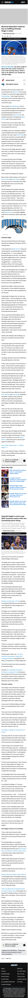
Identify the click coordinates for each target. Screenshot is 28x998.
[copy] (10, 36)
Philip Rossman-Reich (9, 33)
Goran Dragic (16, 394)
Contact (3, 971)
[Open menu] (2, 2)
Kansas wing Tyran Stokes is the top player (13, 874)
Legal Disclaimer (22, 979)
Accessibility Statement (8, 982)
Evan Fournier (17, 115)
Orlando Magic (5, 96)
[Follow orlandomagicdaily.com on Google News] (24, 461)
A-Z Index (20, 982)
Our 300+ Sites (21, 971)
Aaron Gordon (16, 179)
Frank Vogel (20, 135)
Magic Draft (8, 958)
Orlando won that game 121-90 (10, 601)
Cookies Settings (6, 984)
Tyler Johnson (5, 394)
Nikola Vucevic (8, 212)
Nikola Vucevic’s (16, 249)
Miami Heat (16, 92)
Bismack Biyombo (7, 67)
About (3, 968)
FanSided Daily (5, 974)
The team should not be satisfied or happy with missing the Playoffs (12, 656)
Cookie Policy (5, 979)
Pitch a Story (20, 974)
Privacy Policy (5, 976)
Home (2, 958)
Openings (20, 968)
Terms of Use (21, 976)
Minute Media (8, 988)
